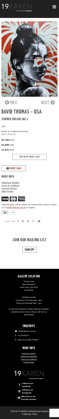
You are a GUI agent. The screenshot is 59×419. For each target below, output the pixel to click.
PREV (13, 103)
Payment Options (9, 188)
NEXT (45, 103)
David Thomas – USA (22, 112)
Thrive (34, 414)
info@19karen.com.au (16, 207)
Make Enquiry (7, 191)
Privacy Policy (28, 362)
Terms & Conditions (10, 185)
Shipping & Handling (10, 182)
